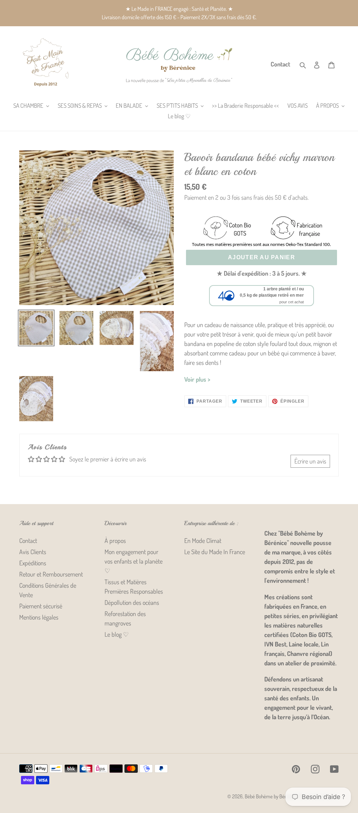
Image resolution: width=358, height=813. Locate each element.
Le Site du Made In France (214, 552)
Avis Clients (32, 552)
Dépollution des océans (132, 602)
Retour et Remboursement (51, 574)
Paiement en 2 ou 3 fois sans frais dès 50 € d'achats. (246, 197)
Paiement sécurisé (40, 606)
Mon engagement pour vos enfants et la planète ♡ (134, 561)
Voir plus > (197, 379)
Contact (28, 540)
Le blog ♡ (117, 634)
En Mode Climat (202, 540)
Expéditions (32, 563)
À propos (115, 540)
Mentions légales (38, 617)
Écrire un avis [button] (310, 461)
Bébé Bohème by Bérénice (271, 796)
